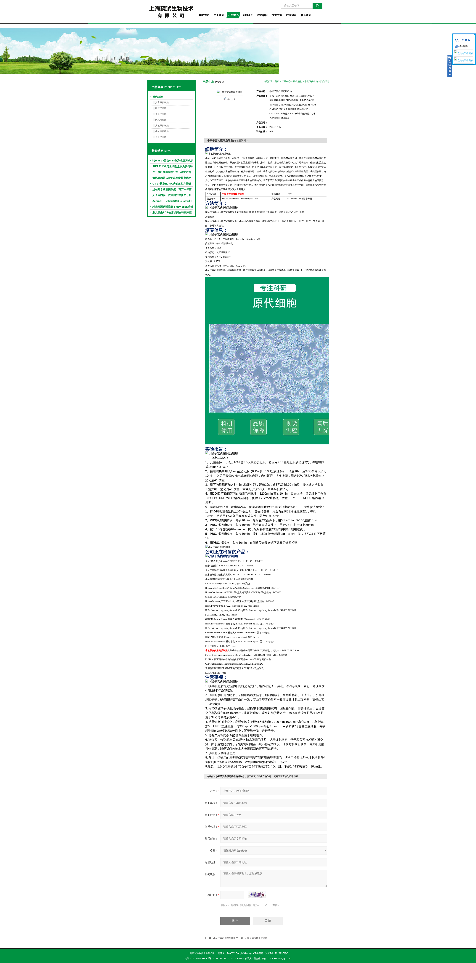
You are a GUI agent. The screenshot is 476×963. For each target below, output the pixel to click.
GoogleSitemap (244, 953)
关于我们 (219, 15)
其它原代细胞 (162, 102)
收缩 (449, 66)
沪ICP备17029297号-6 (276, 953)
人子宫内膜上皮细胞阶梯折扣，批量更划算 (172, 196)
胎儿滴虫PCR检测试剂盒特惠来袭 (172, 212)
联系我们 (306, 15)
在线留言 (291, 15)
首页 (277, 81)
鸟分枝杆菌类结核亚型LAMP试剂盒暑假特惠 (171, 173)
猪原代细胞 (160, 108)
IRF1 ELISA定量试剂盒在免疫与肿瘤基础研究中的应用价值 (172, 167)
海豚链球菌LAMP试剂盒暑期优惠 (171, 177)
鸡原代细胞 (160, 119)
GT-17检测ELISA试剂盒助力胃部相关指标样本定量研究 (171, 184)
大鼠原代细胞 (162, 125)
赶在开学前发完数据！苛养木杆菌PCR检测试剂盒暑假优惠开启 (172, 190)
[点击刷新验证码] (257, 895)
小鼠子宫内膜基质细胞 (224, 938)
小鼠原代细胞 (162, 131)
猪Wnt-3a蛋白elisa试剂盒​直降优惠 (172, 160)
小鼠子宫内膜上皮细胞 (256, 938)
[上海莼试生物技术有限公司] (171, 11)
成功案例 (262, 15)
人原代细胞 (160, 137)
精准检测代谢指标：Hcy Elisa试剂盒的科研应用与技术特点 (172, 207)
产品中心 (233, 15)
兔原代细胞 (160, 114)
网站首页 (204, 15)
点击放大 (231, 99)
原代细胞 (157, 96)
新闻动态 (248, 15)
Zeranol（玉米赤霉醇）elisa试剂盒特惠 (172, 201)
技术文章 (277, 15)
